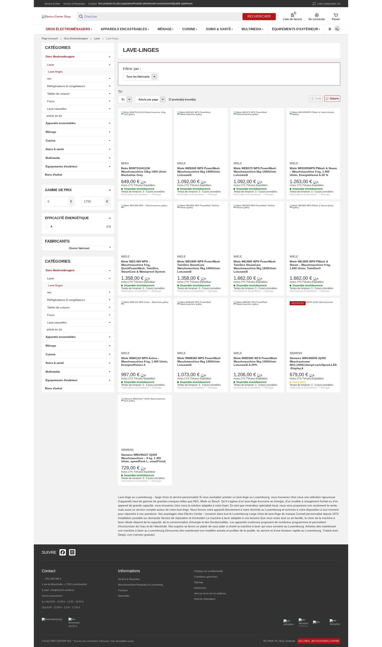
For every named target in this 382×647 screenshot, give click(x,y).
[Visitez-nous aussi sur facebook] (62, 552)
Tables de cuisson (58, 93)
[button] (316, 98)
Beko (125, 163)
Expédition (149, 185)
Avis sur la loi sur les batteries (210, 593)
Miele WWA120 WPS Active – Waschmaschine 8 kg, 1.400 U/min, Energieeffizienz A (144, 361)
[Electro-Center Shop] (56, 16)
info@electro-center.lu (62, 590)
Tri (123, 99)
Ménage (51, 131)
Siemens (296, 353)
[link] (229, 73)
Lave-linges (112, 38)
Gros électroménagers (76, 38)
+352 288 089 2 (52, 578)
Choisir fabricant (79, 248)
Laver (97, 38)
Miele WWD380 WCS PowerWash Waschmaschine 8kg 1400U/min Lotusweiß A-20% (255, 361)
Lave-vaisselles (56, 108)
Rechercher (259, 16)
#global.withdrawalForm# (318, 641)
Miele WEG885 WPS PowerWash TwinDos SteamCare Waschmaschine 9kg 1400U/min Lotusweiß (198, 266)
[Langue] (337, 28)
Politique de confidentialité (208, 571)
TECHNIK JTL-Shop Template (279, 641)
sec (49, 78)
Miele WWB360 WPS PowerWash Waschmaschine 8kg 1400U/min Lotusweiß (199, 361)
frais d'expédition (119, 641)
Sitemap (198, 582)
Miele (181, 163)
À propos (123, 590)
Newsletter (124, 596)
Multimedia (53, 157)
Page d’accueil (50, 38)
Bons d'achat (53, 174)
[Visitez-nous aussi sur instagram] (72, 552)
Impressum (200, 588)
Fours (51, 101)
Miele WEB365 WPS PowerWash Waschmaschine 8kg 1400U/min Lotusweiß (198, 172)
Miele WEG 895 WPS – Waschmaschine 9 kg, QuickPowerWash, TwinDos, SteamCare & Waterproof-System (143, 266)
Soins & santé (55, 149)
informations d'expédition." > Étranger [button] (141, 194)
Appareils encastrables (61, 123)
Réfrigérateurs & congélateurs (66, 86)
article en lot (54, 115)
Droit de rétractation (204, 599)
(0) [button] (328, 3)
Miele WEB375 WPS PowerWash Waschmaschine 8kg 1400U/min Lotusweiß (255, 172)
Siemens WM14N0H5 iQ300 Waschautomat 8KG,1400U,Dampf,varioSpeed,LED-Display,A (313, 363)
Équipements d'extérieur (61, 166)
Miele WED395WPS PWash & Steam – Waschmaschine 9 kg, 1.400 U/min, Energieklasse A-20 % (313, 172)
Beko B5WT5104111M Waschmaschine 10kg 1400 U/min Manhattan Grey (143, 172)
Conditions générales (205, 576)
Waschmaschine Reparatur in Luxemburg (140, 584)
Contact (92, 3)
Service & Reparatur (74, 3)
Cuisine (51, 140)
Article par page (148, 99)
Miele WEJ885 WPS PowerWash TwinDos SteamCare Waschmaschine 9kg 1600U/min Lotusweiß (255, 266)
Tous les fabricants (138, 76)
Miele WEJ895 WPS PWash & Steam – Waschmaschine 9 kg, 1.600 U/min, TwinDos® (310, 265)
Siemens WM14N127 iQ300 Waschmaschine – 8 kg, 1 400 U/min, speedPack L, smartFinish (143, 458)
